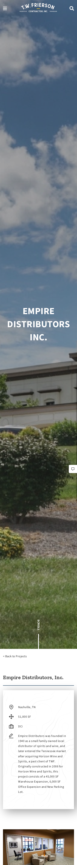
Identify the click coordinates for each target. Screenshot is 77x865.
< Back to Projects (15, 656)
